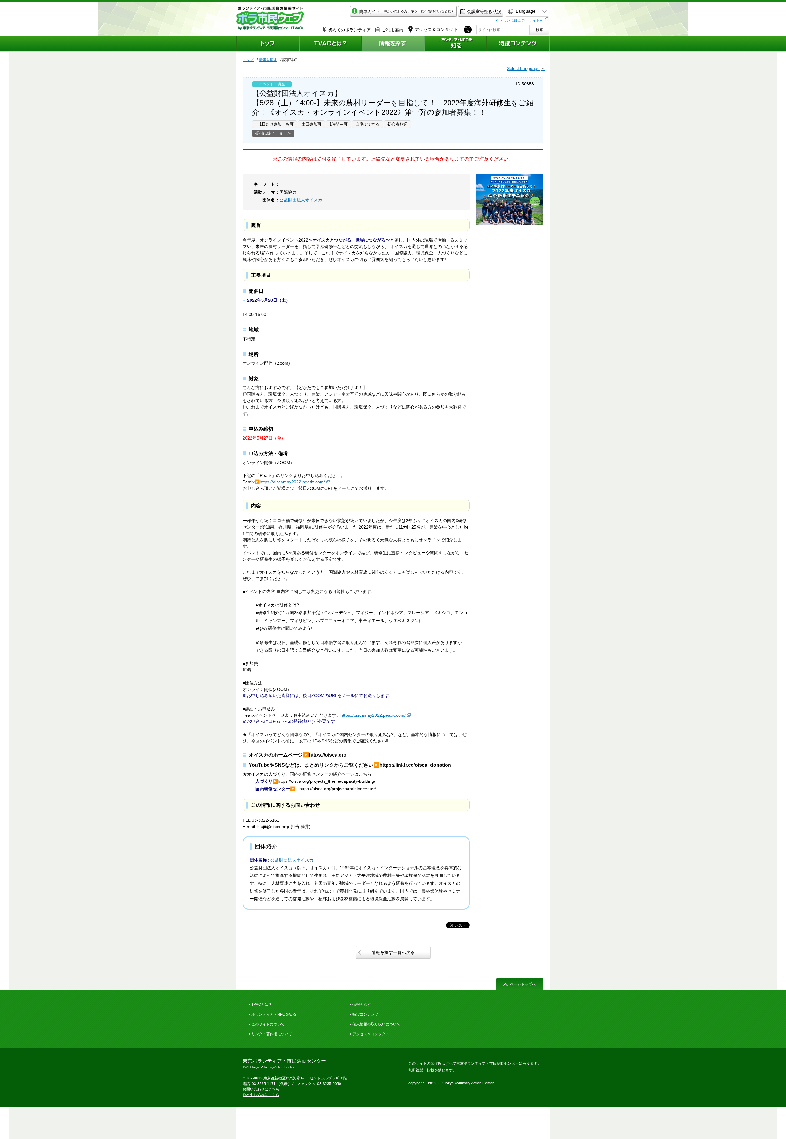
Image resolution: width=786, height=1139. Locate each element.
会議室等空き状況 (484, 11)
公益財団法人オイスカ (300, 199)
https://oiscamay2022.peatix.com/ (292, 481)
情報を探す (268, 60)
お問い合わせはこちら (261, 1089)
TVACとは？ (261, 1004)
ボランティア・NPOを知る (273, 1014)
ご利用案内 (392, 29)
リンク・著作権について (271, 1034)
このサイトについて (268, 1024)
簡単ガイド (407, 11)
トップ (248, 60)
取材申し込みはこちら (261, 1095)
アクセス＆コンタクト (370, 1034)
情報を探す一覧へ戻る (393, 952)
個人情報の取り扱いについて (376, 1024)
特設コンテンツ (365, 1014)
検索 (539, 30)
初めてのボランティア (349, 29)
